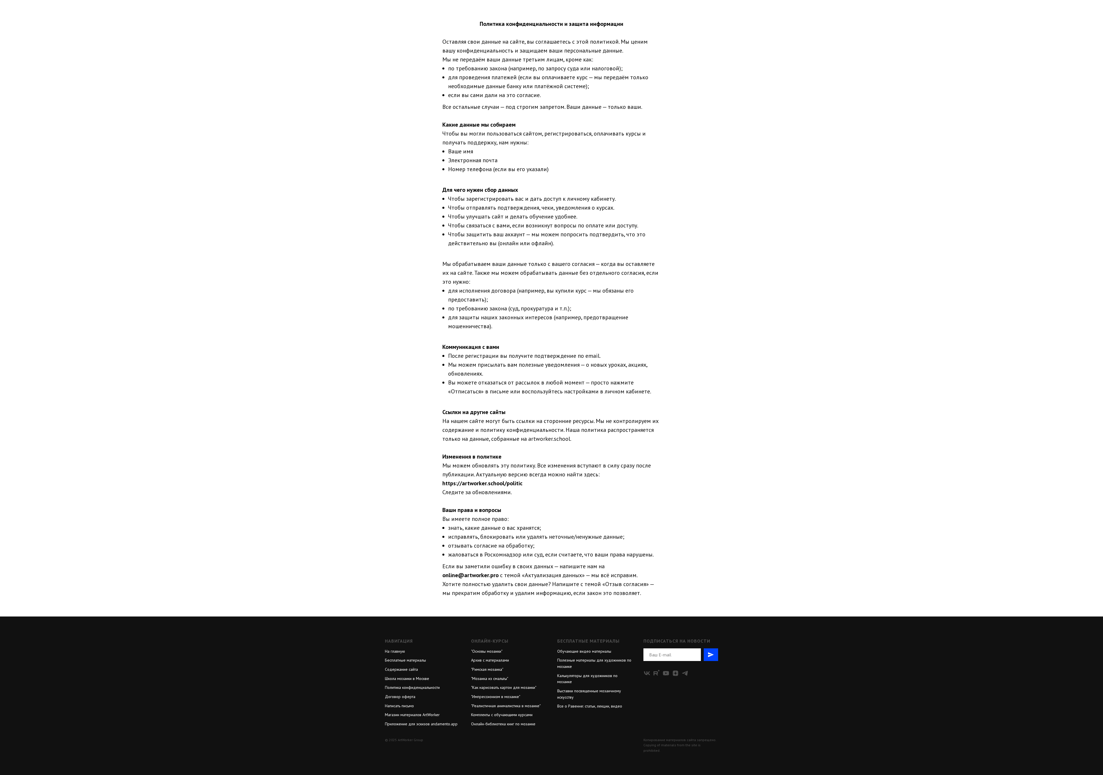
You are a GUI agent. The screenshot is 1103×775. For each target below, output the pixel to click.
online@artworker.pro (470, 575)
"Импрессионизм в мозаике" (495, 696)
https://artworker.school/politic (482, 483)
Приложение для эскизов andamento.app (421, 723)
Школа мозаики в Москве (407, 678)
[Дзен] (675, 673)
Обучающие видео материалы (584, 651)
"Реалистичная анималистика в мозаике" (506, 705)
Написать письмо (399, 705)
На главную (395, 651)
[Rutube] (656, 673)
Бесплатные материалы (405, 660)
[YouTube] (666, 673)
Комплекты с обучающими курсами (502, 714)
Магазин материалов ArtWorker (412, 714)
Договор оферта (400, 696)
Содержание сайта (401, 669)
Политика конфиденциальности (412, 687)
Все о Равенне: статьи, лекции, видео (589, 706)
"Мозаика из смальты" (489, 678)
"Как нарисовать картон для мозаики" (503, 687)
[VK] (647, 673)
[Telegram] (685, 673)
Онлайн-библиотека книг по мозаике (503, 723)
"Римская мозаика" (487, 669)
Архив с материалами (490, 660)
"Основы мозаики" (486, 651)
